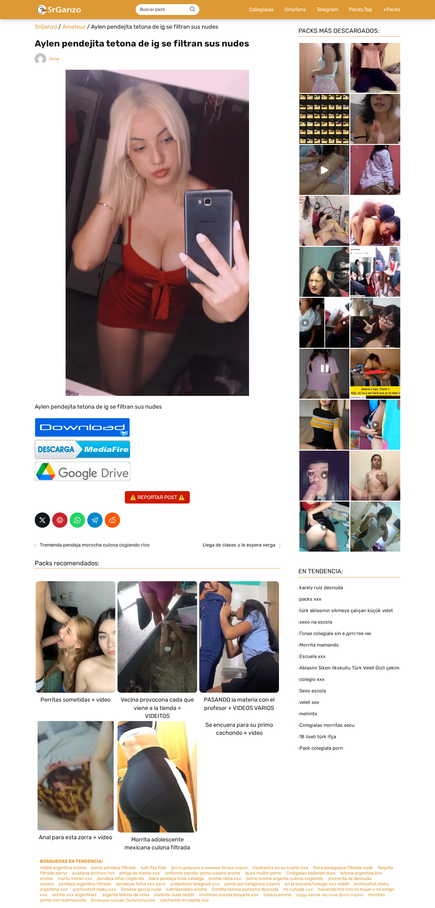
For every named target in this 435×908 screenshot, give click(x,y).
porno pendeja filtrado (113, 867)
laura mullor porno (263, 873)
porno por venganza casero (252, 884)
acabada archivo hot (93, 873)
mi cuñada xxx (298, 889)
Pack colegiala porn (321, 748)
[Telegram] (95, 520)
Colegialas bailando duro (310, 873)
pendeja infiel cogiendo (120, 878)
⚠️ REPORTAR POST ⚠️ (157, 497)
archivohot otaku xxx (94, 889)
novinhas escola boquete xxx (229, 894)
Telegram (327, 9)
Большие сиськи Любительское (123, 900)
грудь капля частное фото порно (329, 894)
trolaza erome (277, 894)
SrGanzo (46, 26)
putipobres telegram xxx (195, 884)
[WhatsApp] (77, 520)
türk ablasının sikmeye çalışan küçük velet (346, 610)
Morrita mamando (319, 645)
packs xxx (310, 599)
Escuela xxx (312, 656)
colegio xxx (311, 679)
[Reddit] (112, 520)
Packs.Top (360, 9)
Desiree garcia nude (141, 889)
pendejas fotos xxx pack (141, 884)
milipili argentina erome (63, 867)
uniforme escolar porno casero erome (202, 873)
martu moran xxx (75, 878)
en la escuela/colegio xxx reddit (317, 884)
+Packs (391, 9)
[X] (42, 520)
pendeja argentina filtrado (85, 884)
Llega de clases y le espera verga (239, 545)
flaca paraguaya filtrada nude (343, 867)
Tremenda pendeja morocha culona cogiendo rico (95, 545)
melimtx (308, 714)
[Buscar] (192, 9)
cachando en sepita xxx (184, 900)
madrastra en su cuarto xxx (280, 867)
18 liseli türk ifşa (317, 737)
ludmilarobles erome (186, 889)
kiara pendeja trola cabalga (176, 878)
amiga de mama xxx (139, 873)
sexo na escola (315, 622)
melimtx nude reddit (174, 894)
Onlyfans (295, 9)
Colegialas (261, 9)
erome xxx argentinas (74, 894)
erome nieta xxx (225, 878)
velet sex (309, 702)
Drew (54, 58)
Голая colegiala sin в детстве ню (335, 633)
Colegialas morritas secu (326, 725)
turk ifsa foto (153, 867)
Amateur (74, 26)
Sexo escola (312, 691)
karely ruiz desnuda (321, 587)
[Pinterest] (60, 520)
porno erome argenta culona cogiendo (284, 878)
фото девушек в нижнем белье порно (209, 867)
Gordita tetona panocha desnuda (245, 889)
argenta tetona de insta (125, 894)
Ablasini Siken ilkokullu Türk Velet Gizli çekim (349, 668)
